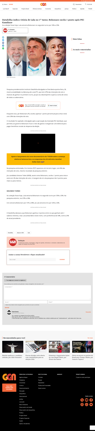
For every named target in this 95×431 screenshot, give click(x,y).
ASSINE (11, 4)
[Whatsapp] (86, 404)
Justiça (66, 8)
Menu (5, 4)
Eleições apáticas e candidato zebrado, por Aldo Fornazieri (12, 356)
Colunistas (22, 383)
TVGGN (90, 8)
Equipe (40, 380)
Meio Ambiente (23, 404)
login (10, 280)
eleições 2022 (20, 232)
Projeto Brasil (25, 8)
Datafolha (10, 232)
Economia (48, 8)
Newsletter (41, 383)
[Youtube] (86, 400)
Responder (88, 312)
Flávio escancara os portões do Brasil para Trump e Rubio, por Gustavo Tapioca (82, 357)
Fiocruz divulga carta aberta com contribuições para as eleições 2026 (35, 357)
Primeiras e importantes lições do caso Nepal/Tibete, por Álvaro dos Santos (59, 357)
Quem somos (42, 388)
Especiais (15, 8)
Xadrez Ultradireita (24, 423)
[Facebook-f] (91, 400)
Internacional (23, 396)
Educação (21, 391)
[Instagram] (82, 404)
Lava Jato (21, 402)
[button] (3, 37)
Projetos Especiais (24, 418)
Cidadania (22, 380)
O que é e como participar (83, 377)
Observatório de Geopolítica (27, 410)
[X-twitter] (82, 400)
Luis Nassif (6, 8)
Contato (40, 377)
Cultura (21, 385)
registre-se (22, 280)
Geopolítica (58, 8)
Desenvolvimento (24, 388)
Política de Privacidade (44, 385)
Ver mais (90, 338)
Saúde (21, 421)
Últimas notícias (37, 8)
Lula (29, 232)
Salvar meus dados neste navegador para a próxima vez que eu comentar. (22, 304)
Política (74, 8)
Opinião (82, 8)
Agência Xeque (23, 377)
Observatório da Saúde (25, 407)
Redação (12, 29)
